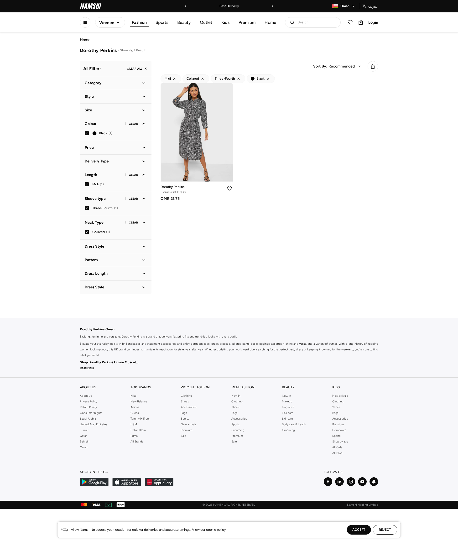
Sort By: (320, 66)
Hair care (287, 413)
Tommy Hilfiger (140, 418)
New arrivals (189, 424)
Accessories (189, 407)
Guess (134, 413)
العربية (373, 6)
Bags (184, 413)
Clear (133, 123)
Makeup (287, 401)
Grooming (237, 430)
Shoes (185, 401)
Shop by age (340, 441)
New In (235, 395)
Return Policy (88, 407)
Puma (134, 435)
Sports (162, 22)
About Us (86, 395)
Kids (225, 22)
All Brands (136, 441)
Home (270, 22)
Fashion (139, 22)
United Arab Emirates (93, 424)
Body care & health (294, 424)
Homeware (339, 430)
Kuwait (84, 430)
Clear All (134, 68)
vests (302, 343)
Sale (183, 435)
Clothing (186, 395)
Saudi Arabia (88, 418)
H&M (133, 424)
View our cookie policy (209, 530)
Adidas (134, 407)
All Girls (337, 447)
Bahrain (84, 441)
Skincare (287, 418)
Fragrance (288, 407)
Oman (84, 447)
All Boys (337, 453)
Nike (133, 395)
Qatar (83, 435)
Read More (87, 367)
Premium (247, 22)
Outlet (206, 22)
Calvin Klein (138, 430)
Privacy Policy (88, 401)
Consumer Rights (91, 413)
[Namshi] (90, 6)
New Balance (138, 401)
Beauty (184, 22)
